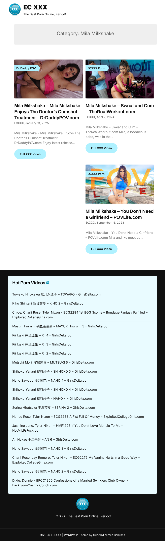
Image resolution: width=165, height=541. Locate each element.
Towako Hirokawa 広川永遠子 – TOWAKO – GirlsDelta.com (56, 294)
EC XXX (35, 7)
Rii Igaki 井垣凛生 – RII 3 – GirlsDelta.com (43, 344)
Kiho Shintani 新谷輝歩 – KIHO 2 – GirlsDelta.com (49, 303)
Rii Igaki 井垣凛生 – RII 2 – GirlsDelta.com (43, 353)
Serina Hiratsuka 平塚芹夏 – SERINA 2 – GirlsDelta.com (53, 407)
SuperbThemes (103, 535)
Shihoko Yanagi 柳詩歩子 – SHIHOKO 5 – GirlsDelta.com (54, 371)
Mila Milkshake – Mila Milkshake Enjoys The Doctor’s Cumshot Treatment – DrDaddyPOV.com (47, 111)
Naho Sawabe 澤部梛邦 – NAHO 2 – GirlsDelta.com (50, 471)
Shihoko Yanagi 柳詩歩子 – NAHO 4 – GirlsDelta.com (52, 398)
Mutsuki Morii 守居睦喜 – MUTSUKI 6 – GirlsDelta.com (53, 362)
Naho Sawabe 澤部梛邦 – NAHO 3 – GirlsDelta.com (50, 448)
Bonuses (119, 535)
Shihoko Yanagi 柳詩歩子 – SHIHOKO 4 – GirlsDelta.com (54, 389)
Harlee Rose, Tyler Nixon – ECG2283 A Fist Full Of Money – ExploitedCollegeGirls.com (78, 417)
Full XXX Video (30, 154)
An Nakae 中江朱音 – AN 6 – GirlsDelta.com (45, 439)
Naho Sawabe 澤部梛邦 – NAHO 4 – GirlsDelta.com (50, 380)
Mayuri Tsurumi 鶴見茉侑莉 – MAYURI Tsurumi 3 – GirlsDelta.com (61, 326)
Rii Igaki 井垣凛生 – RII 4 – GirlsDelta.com (43, 335)
